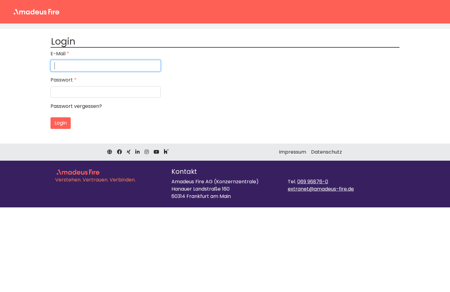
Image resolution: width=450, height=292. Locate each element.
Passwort (62, 79)
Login (60, 122)
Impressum (292, 151)
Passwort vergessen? (76, 106)
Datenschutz (326, 151)
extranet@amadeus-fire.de (321, 188)
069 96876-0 (312, 181)
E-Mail (58, 53)
